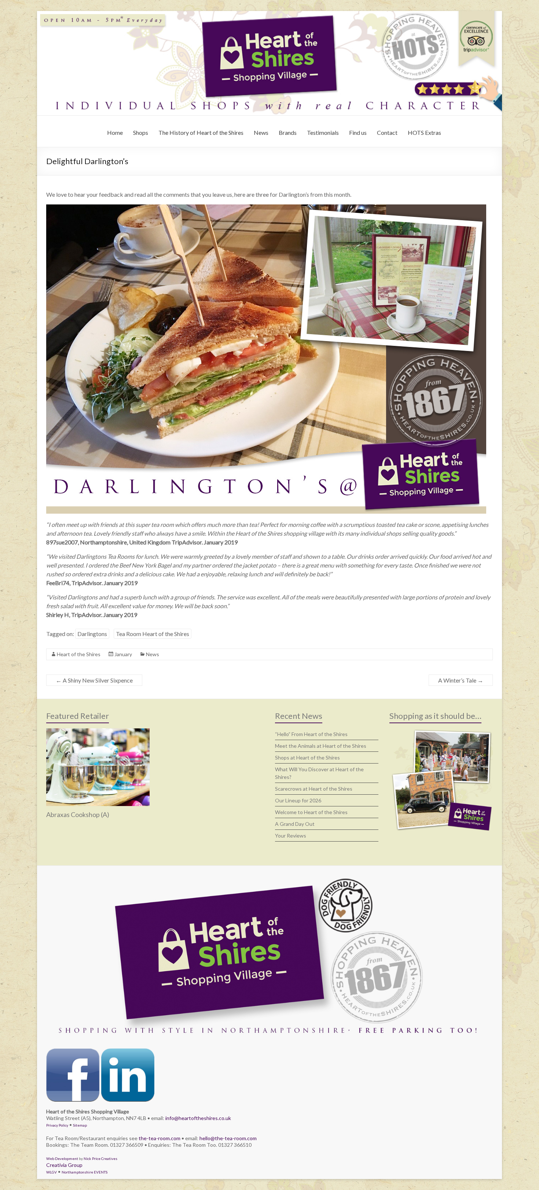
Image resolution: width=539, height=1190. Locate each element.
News (261, 132)
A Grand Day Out (295, 824)
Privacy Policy (57, 1125)
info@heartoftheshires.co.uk (198, 1118)
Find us (358, 132)
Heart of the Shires (78, 654)
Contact (387, 132)
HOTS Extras (424, 132)
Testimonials (323, 132)
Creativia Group (64, 1165)
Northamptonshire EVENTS (84, 1172)
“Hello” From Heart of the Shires (311, 734)
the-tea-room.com (159, 1138)
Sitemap (80, 1125)
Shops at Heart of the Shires (307, 757)
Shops (140, 132)
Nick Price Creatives (100, 1158)
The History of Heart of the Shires (200, 132)
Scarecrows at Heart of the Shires (313, 789)
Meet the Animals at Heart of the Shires (320, 746)
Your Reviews (290, 835)
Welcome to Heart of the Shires (311, 812)
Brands (288, 132)
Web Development (62, 1158)
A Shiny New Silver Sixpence (94, 680)
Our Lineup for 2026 (298, 800)
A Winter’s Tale (460, 680)
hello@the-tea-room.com (228, 1138)
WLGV (51, 1172)
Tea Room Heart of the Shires (152, 633)
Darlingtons (92, 633)
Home (115, 132)
